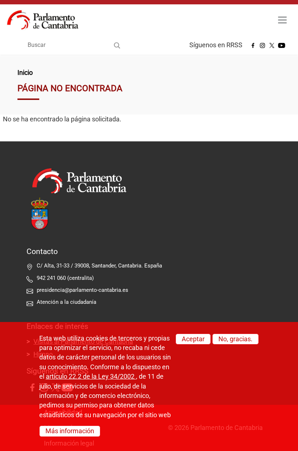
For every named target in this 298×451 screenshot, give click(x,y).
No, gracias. (235, 339)
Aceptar (193, 339)
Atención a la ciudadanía (67, 302)
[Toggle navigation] (282, 20)
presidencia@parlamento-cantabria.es (82, 290)
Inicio (25, 72)
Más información (69, 431)
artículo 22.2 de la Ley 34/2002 (91, 376)
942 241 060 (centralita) (65, 278)
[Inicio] (45, 20)
